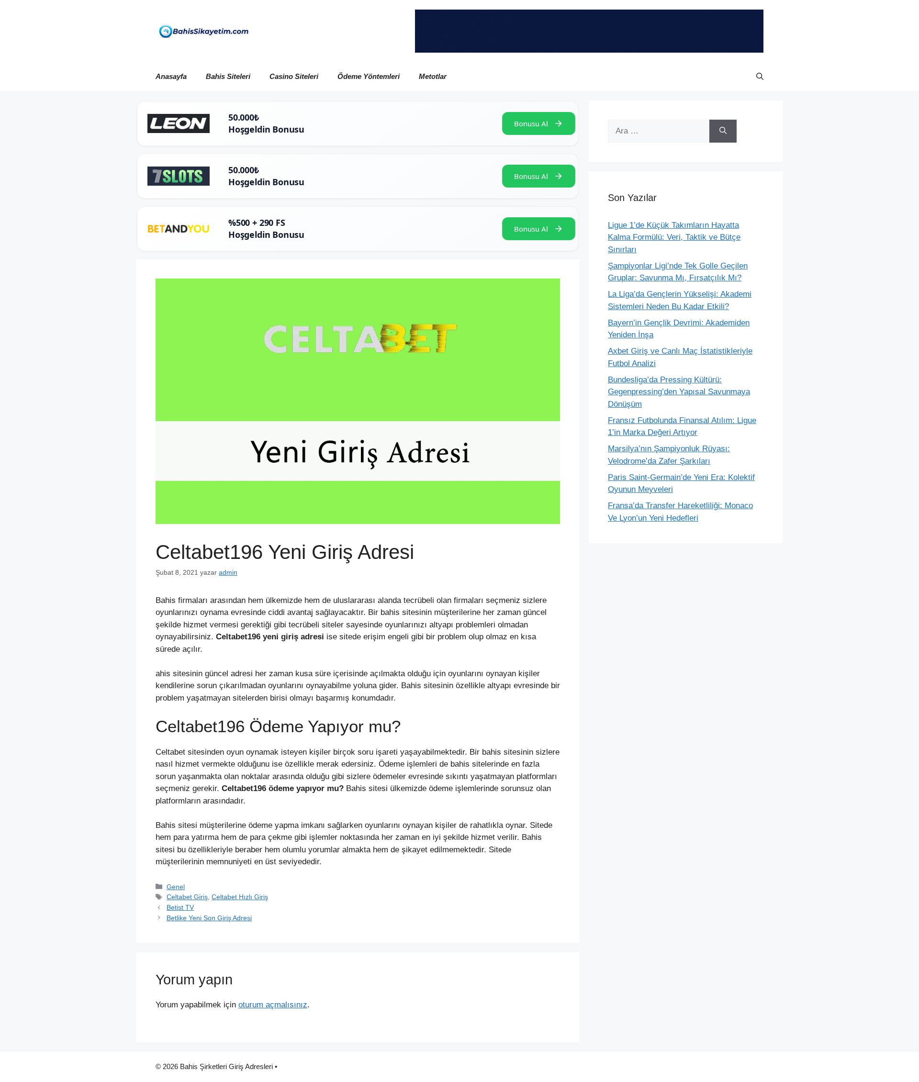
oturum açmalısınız (272, 1004)
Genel (176, 887)
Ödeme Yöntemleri (368, 76)
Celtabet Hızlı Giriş (240, 897)
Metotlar (433, 76)
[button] (760, 76)
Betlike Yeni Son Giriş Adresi (209, 918)
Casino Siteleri (293, 76)
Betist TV (180, 907)
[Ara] (723, 131)
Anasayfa (171, 76)
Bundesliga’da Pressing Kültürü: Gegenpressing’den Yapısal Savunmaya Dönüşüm (679, 392)
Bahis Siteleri (228, 76)
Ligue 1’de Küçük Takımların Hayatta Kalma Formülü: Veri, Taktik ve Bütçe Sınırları (674, 237)
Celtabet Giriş (187, 897)
